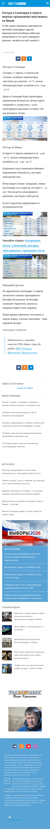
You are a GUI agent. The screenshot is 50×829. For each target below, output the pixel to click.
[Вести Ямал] (19, 3)
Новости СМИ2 (25, 388)
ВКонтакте (14, 352)
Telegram (26, 348)
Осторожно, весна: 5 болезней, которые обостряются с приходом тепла (24, 245)
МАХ (18, 348)
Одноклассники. (30, 352)
